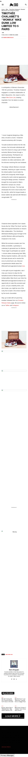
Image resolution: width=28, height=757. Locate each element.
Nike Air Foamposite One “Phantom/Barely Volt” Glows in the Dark (7, 700)
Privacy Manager (7, 755)
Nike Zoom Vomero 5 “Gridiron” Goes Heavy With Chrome (20, 709)
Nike (7, 9)
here (23, 266)
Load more (12, 716)
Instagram (16, 305)
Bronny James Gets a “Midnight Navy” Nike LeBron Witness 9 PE (7, 709)
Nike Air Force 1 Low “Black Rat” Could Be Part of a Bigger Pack (20, 700)
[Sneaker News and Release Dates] (14, 4)
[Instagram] (14, 678)
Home (3, 9)
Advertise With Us (6, 747)
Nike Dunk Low (10, 97)
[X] (16, 678)
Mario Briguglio (8, 37)
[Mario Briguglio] (14, 664)
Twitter (7, 305)
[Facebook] (11, 678)
